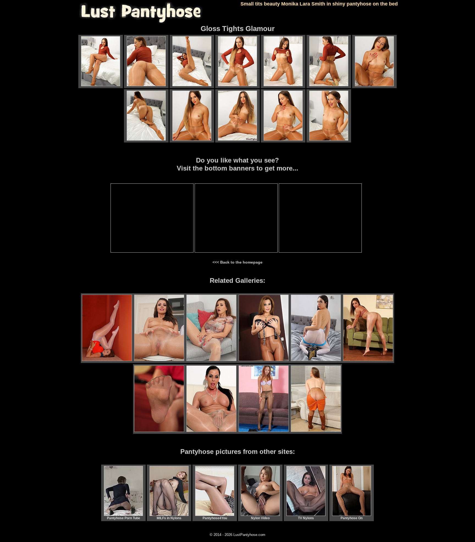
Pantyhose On (352, 518)
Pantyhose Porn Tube (123, 518)
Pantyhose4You (215, 518)
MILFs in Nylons (169, 518)
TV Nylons (306, 518)
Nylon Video (260, 518)
